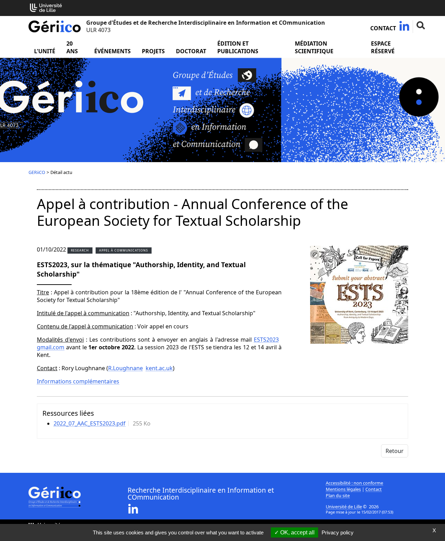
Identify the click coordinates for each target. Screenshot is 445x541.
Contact (383, 28)
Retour (395, 451)
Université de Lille (344, 506)
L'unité (44, 51)
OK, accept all (297, 532)
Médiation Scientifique (314, 47)
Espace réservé (383, 47)
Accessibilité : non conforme (354, 483)
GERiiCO (37, 172)
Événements (112, 51)
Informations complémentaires (78, 381)
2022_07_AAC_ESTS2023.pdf (90, 423)
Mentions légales (343, 489)
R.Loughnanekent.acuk (140, 368)
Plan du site (338, 495)
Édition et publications (237, 47)
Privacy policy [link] (338, 532)
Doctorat (191, 51)
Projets (153, 51)
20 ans (72, 47)
